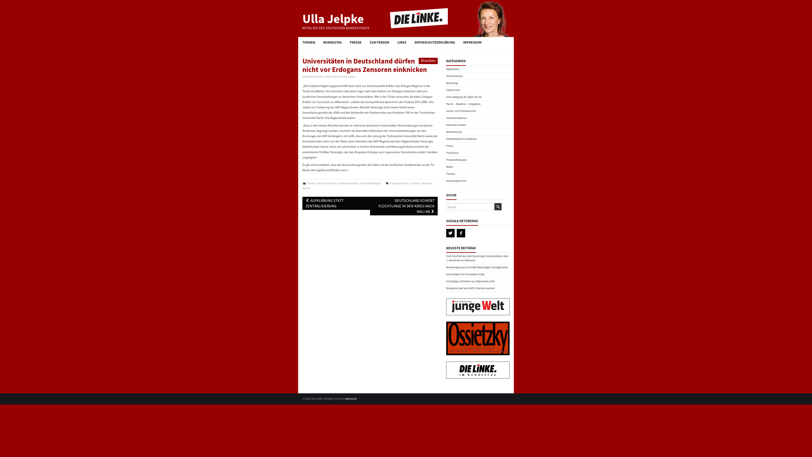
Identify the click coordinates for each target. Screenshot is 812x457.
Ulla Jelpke (333, 18)
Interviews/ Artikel (456, 125)
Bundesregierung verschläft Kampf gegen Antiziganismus (477, 267)
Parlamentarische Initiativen (461, 138)
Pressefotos (452, 152)
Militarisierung (454, 132)
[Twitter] (450, 233)
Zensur (306, 188)
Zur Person (379, 42)
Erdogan (394, 183)
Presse (356, 42)
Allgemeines (452, 69)
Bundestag (332, 42)
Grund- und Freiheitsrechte (322, 183)
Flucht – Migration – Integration (463, 104)
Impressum (472, 42)
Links (401, 42)
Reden (449, 166)
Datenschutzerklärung (434, 42)
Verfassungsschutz (456, 180)
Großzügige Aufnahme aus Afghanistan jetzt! (470, 281)
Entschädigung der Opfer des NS (464, 97)
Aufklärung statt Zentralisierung (325, 203)
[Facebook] (461, 233)
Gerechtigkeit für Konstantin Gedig (465, 274)
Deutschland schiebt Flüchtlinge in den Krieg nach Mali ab (407, 206)
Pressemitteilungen (370, 183)
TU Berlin (415, 183)
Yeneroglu (426, 183)
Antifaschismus (454, 76)
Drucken (428, 60)
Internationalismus (348, 183)
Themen (308, 42)
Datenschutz (453, 90)
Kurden (405, 183)
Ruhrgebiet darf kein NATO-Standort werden (470, 288)
